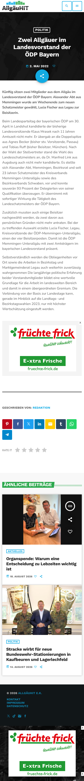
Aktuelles (15, 551)
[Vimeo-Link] (15, 6)
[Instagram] (20, 716)
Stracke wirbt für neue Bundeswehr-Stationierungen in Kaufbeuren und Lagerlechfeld (38, 654)
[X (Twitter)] (8, 716)
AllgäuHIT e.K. (30, 693)
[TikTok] (14, 716)
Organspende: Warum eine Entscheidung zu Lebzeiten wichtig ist (41, 564)
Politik (41, 30)
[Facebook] (25, 716)
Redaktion (41, 408)
